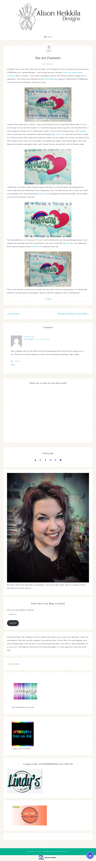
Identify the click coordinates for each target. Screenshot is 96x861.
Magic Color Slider (58, 134)
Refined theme (49, 851)
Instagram (82, 131)
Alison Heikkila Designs (48, 17)
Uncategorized (47, 64)
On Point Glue (37, 246)
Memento (66, 243)
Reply (13, 365)
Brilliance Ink (41, 194)
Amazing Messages (51, 79)
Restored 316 (63, 851)
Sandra (27, 336)
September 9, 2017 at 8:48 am (37, 339)
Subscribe (13, 623)
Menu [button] (50, 37)
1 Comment (48, 299)
